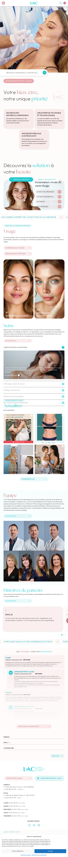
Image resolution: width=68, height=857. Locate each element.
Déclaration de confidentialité (39, 855)
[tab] (21, 179)
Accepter (50, 851)
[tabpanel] (34, 194)
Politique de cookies (26, 855)
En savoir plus (11, 375)
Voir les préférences (17, 851)
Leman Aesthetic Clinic (12, 832)
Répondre (26, 660)
